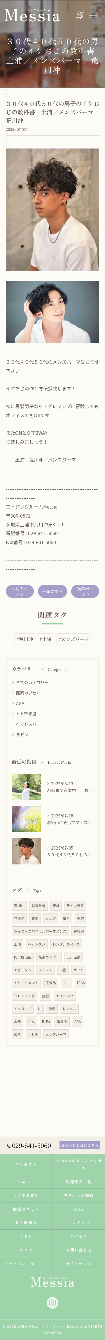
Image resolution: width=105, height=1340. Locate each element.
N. (39, 1008)
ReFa (46, 1021)
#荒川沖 (24, 639)
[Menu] (92, 14)
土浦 (17, 944)
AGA (20, 703)
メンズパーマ (56, 1034)
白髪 (63, 969)
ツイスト (45, 969)
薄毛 (66, 918)
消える (62, 1021)
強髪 (45, 995)
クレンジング (24, 995)
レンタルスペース (66, 944)
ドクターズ (22, 1008)
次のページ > (85, 591)
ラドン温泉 (75, 905)
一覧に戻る (52, 591)
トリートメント (26, 982)
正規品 (51, 982)
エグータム (23, 969)
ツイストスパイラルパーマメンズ (40, 931)
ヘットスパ (37, 944)
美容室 (79, 931)
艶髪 (51, 1008)
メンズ (51, 918)
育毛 (35, 918)
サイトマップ (79, 1263)
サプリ (79, 969)
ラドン (22, 734)
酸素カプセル (28, 693)
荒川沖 (19, 905)
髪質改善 (39, 905)
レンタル (69, 1008)
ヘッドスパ (26, 724)
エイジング (65, 995)
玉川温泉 (73, 957)
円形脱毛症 (23, 957)
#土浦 (45, 639)
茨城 (56, 905)
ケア (66, 982)
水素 (17, 1021)
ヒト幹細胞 (26, 713)
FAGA (81, 982)
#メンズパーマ (73, 639)
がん (31, 1021)
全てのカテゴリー (32, 682)
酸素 (17, 1034)
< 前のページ (20, 591)
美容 (80, 918)
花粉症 (19, 918)
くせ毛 (33, 1034)
